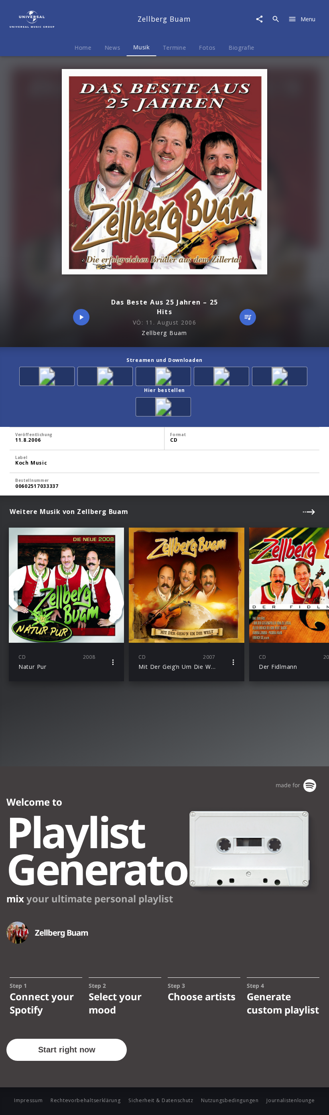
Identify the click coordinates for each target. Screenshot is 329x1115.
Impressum (28, 1100)
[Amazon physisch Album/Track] (165, 408)
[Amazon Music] (106, 378)
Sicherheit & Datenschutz (160, 1100)
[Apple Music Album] (48, 378)
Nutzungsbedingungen (229, 1100)
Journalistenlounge (290, 1100)
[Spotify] (165, 378)
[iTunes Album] (281, 378)
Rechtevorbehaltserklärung (86, 1100)
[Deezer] (223, 378)
